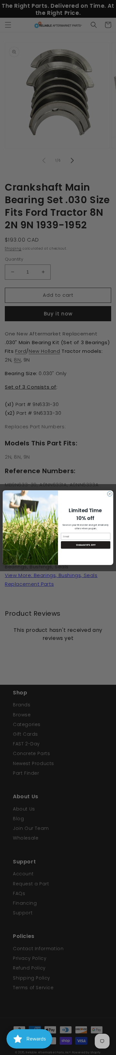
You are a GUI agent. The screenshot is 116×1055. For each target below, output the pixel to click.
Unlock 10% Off (85, 545)
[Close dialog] (109, 493)
